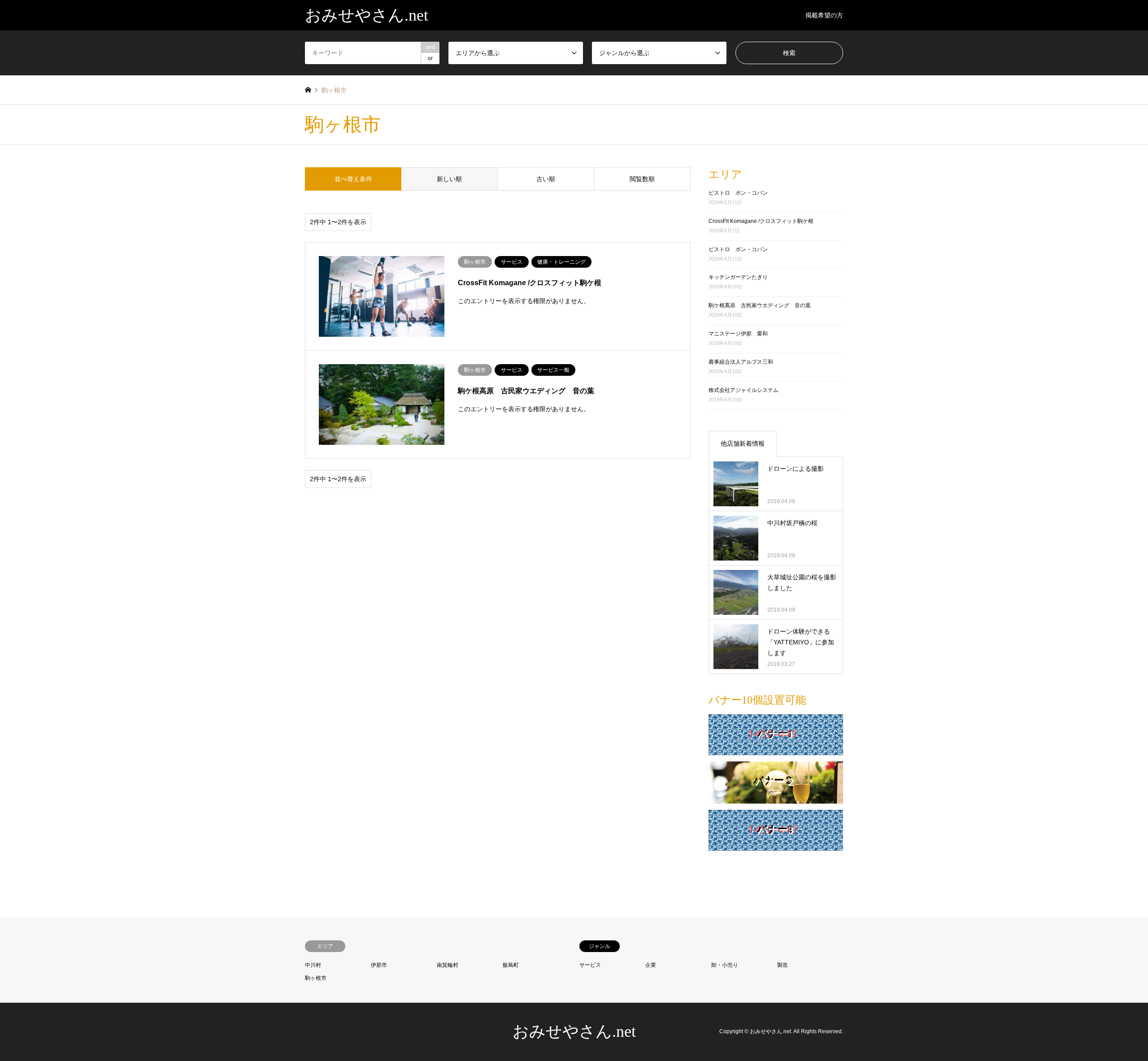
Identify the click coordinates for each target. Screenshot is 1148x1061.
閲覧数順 (642, 179)
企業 (650, 965)
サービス (590, 965)
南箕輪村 (447, 965)
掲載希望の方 (824, 15)
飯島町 (511, 965)
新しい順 (449, 179)
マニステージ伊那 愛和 (738, 333)
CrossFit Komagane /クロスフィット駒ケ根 (761, 221)
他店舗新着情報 (743, 443)
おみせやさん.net (574, 1031)
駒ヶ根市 (315, 978)
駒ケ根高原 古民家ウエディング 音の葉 (760, 305)
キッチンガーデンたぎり (738, 277)
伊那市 (379, 965)
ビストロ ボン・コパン (738, 193)
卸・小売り (724, 965)
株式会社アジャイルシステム (743, 390)
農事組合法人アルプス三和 (741, 362)
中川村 (313, 965)
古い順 (545, 179)
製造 (782, 965)
